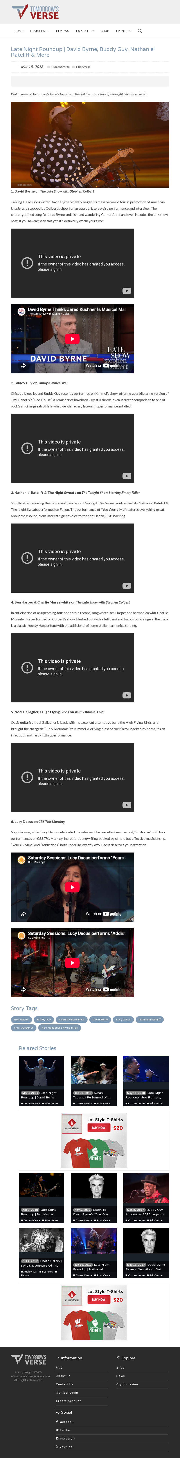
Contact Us (64, 1384)
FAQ (59, 1367)
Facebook (66, 1422)
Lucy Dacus (123, 1019)
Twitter (65, 1430)
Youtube (66, 1447)
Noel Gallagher (23, 1027)
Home (18, 31)
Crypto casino (127, 1384)
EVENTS (122, 31)
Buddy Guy (44, 1019)
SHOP (105, 31)
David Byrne (100, 1019)
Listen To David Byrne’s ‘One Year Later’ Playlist (90, 1214)
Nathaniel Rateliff (149, 1019)
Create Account (68, 1401)
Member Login (67, 1392)
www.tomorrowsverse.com (30, 1376)
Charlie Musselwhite (71, 1019)
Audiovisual (30, 1271)
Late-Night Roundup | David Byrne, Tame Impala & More (39, 1097)
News (120, 1376)
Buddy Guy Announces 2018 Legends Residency (145, 1214)
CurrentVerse (60, 67)
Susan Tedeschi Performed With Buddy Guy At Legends (91, 1097)
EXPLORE (83, 31)
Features (38, 31)
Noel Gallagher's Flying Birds (59, 1027)
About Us (63, 1376)
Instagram (67, 1438)
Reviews (62, 31)
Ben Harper (21, 1019)
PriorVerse (83, 67)
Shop (120, 1367)
